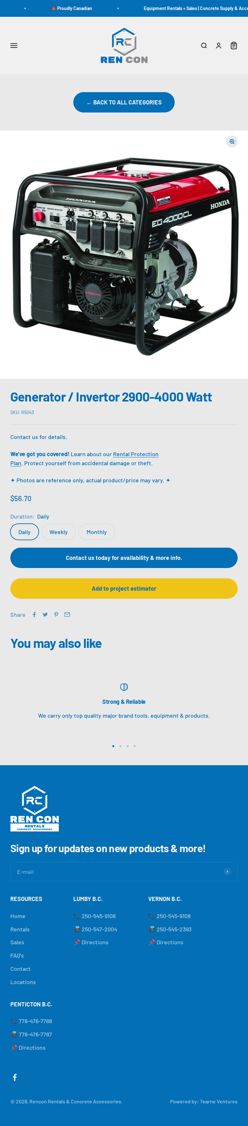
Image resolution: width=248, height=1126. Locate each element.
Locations (23, 981)
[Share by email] (67, 614)
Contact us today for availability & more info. (124, 557)
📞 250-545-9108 (94, 915)
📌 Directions (90, 942)
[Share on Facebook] (34, 614)
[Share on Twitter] (45, 614)
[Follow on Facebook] (14, 1077)
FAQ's (17, 955)
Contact (20, 968)
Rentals (20, 929)
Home (18, 915)
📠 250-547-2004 (95, 929)
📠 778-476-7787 (31, 1034)
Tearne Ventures (219, 1101)
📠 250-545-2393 (169, 929)
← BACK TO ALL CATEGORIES (124, 102)
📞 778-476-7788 (31, 1020)
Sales (17, 942)
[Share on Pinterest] (56, 614)
